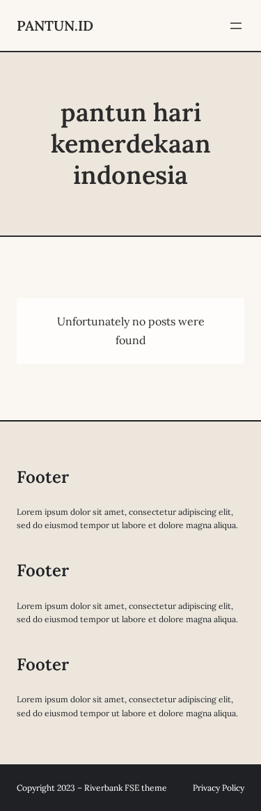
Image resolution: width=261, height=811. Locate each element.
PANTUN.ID (55, 25)
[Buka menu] (236, 25)
